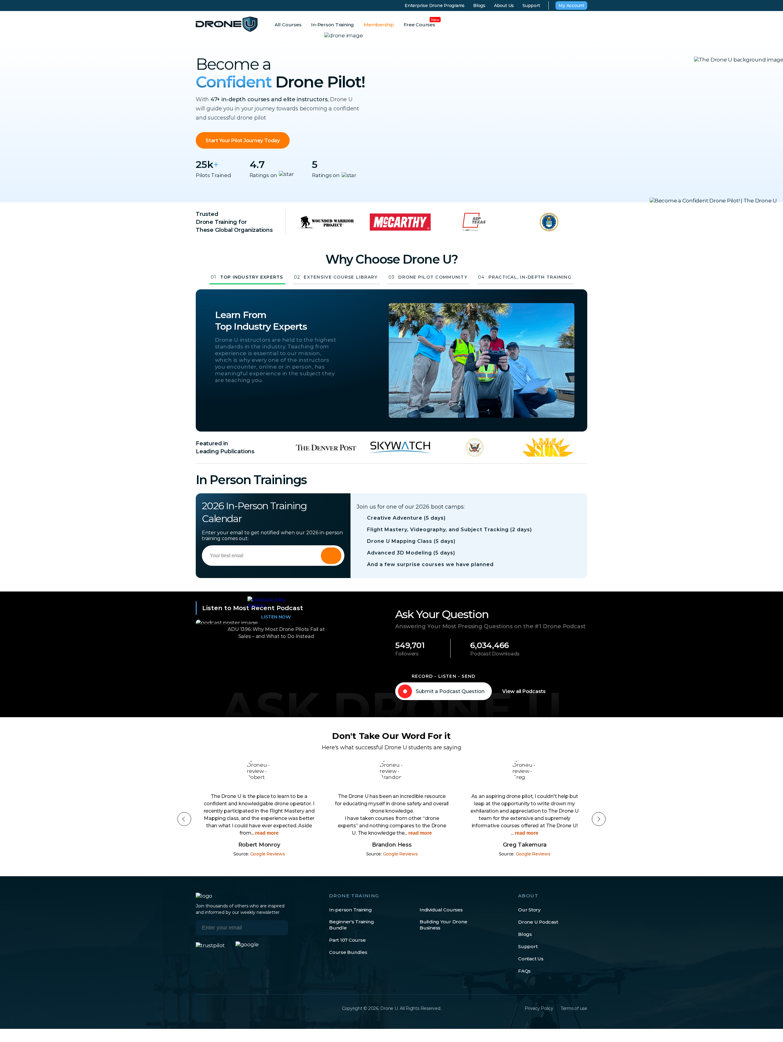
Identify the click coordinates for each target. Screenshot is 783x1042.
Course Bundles (348, 952)
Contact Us (531, 959)
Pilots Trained (213, 175)
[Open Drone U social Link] (199, 1008)
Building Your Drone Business (443, 925)
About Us (504, 5)
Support (531, 5)
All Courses (288, 25)
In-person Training (350, 910)
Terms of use (574, 1008)
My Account (571, 5)
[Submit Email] (279, 927)
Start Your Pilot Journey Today (243, 140)
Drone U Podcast (538, 922)
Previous (184, 819)
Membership (379, 25)
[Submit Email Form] (331, 555)
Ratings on (263, 175)
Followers (407, 654)
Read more (286, 833)
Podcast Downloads (495, 654)
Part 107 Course (347, 940)
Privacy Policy (539, 1008)
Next (599, 819)
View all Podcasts (524, 691)
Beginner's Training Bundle (351, 925)
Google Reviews (267, 854)
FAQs (524, 971)
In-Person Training (332, 25)
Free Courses (419, 25)
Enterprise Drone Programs (435, 5)
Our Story (529, 910)
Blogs (479, 5)
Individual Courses (441, 910)
